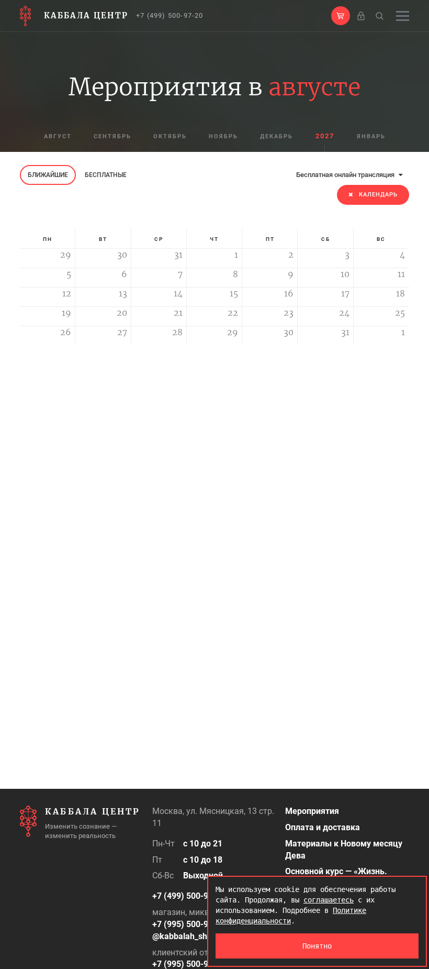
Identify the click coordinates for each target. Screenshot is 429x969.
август (58, 136)
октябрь (170, 136)
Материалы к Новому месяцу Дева (343, 850)
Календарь (378, 194)
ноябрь (223, 136)
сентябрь (112, 136)
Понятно (317, 946)
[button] (340, 15)
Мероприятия (312, 811)
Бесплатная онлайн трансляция (346, 175)
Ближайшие (48, 175)
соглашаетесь (328, 900)
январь (371, 136)
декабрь (276, 136)
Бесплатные (106, 175)
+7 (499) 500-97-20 (170, 15)
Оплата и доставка (322, 827)
